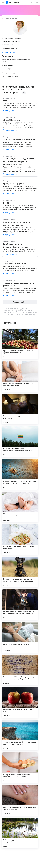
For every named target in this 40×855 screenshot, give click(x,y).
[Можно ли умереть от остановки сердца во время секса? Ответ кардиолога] (20, 507)
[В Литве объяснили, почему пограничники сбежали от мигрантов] (20, 441)
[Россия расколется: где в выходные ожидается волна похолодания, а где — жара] (20, 572)
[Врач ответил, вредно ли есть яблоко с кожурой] (20, 702)
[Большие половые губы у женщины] (20, 637)
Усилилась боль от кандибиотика (19, 139)
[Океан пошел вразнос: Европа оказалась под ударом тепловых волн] (20, 735)
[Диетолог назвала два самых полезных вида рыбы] (20, 539)
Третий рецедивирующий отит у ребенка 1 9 (19, 284)
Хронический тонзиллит (15, 264)
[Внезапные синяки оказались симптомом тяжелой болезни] (20, 800)
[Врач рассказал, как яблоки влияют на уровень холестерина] (20, 344)
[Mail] (7, 2)
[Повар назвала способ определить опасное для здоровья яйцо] (20, 767)
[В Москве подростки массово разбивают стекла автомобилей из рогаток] (20, 474)
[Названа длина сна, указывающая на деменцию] (20, 409)
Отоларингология (8, 52)
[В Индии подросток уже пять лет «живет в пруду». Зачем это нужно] (20, 833)
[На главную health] (14, 2)
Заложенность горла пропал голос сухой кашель (17, 223)
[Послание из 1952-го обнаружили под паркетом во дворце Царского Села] (20, 670)
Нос (5, 101)
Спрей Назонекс (11, 120)
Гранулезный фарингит (14, 183)
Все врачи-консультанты (10, 18)
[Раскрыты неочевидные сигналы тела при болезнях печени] (20, 376)
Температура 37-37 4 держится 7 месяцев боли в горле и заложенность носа (19, 161)
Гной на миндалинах (13, 244)
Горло (6, 203)
